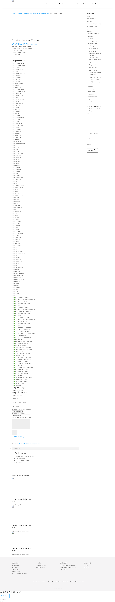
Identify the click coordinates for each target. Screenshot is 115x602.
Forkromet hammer (93, 33)
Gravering (89, 21)
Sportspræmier (28, 13)
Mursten (90, 86)
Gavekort (90, 36)
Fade (90, 62)
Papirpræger (91, 89)
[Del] (2, 599)
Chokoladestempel (93, 48)
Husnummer (91, 91)
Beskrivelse (17, 448)
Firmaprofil (80, 4)
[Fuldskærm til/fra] (4, 599)
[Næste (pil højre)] (2, 601)
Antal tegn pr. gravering (19, 413)
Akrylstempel (91, 46)
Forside (48, 4)
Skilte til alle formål (92, 26)
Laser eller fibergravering (94, 24)
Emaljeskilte (91, 94)
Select (3, 596)
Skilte (89, 99)
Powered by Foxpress (57, 588)
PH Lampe (90, 39)
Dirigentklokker (93, 65)
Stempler (89, 16)
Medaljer (21, 444)
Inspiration (72, 4)
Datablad (94, 4)
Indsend (91, 150)
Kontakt (87, 4)
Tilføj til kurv (18, 437)
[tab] (45, 448)
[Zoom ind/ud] (5, 599)
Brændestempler (91, 18)
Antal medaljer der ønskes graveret (22, 409)
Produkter (55, 4)
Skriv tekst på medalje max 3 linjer (21, 417)
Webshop (64, 4)
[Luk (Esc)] (0, 599)
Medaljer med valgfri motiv (40, 13)
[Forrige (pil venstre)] (0, 601)
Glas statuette (93, 70)
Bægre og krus (93, 67)
